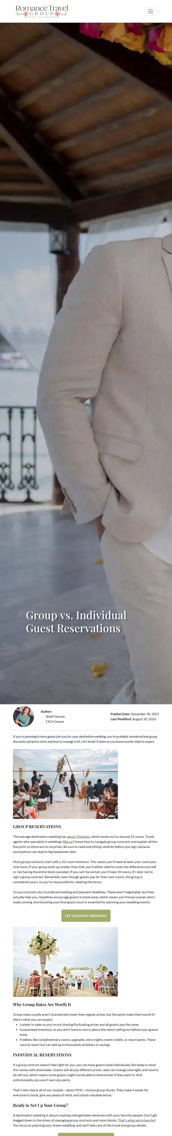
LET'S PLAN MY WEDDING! (86, 916)
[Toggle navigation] (150, 11)
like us (68, 841)
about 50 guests (78, 836)
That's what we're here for (136, 1120)
